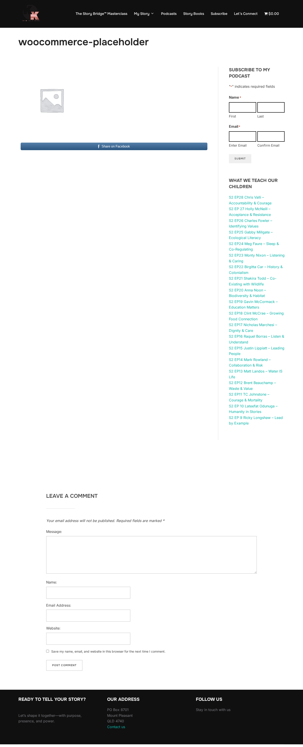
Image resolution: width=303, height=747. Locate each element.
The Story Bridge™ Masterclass (101, 13)
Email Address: (58, 605)
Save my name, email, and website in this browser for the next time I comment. (108, 651)
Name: (51, 582)
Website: (53, 628)
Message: (54, 531)
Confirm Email (268, 145)
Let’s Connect (246, 13)
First (232, 116)
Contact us (116, 727)
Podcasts (169, 13)
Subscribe (219, 13)
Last (260, 116)
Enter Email (238, 145)
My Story (142, 13)
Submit (240, 158)
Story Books (193, 13)
